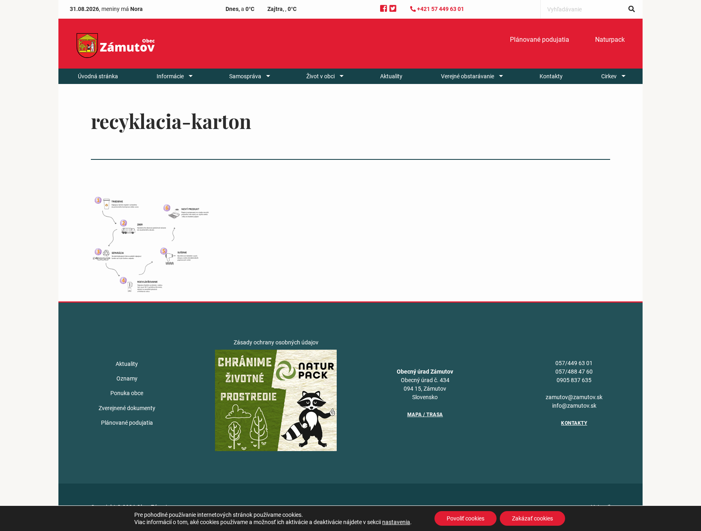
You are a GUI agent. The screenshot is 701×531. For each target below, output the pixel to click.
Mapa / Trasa (425, 414)
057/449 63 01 (574, 363)
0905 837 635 (574, 380)
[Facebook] (383, 8)
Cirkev (609, 76)
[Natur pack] (276, 400)
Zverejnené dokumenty (127, 408)
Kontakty (551, 76)
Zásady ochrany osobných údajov (276, 342)
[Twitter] (392, 8)
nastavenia (396, 522)
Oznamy (127, 378)
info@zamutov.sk (574, 405)
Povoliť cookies (465, 518)
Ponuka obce (126, 393)
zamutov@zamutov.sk (574, 397)
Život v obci (320, 76)
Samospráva (245, 76)
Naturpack (610, 39)
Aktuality (391, 76)
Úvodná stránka (98, 76)
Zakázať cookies (532, 518)
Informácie (170, 76)
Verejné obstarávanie (467, 76)
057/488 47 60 (574, 371)
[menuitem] (539, 40)
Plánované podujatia (539, 39)
